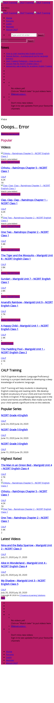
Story (17, 162)
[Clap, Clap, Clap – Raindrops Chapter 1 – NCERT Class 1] (27, 188)
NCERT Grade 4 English (14, 415)
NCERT (11, 162)
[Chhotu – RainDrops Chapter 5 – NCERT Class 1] (27, 156)
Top (3, 597)
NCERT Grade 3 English (14, 443)
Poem (17, 194)
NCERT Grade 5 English (14, 429)
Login (9, 23)
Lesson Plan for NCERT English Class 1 (22, 63)
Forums (10, 20)
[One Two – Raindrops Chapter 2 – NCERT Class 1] (27, 220)
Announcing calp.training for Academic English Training (29, 66)
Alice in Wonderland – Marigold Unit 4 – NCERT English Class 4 (24, 564)
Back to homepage (10, 133)
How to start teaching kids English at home (24, 53)
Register (10, 26)
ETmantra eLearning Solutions (32, 595)
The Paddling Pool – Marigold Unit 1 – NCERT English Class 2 (23, 350)
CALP (3, 176)
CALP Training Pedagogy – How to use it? (24, 61)
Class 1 (4, 162)
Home (9, 18)
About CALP (12, 29)
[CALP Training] (25, 2)
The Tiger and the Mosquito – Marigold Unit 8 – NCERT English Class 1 (27, 257)
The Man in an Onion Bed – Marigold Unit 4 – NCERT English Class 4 (26, 466)
